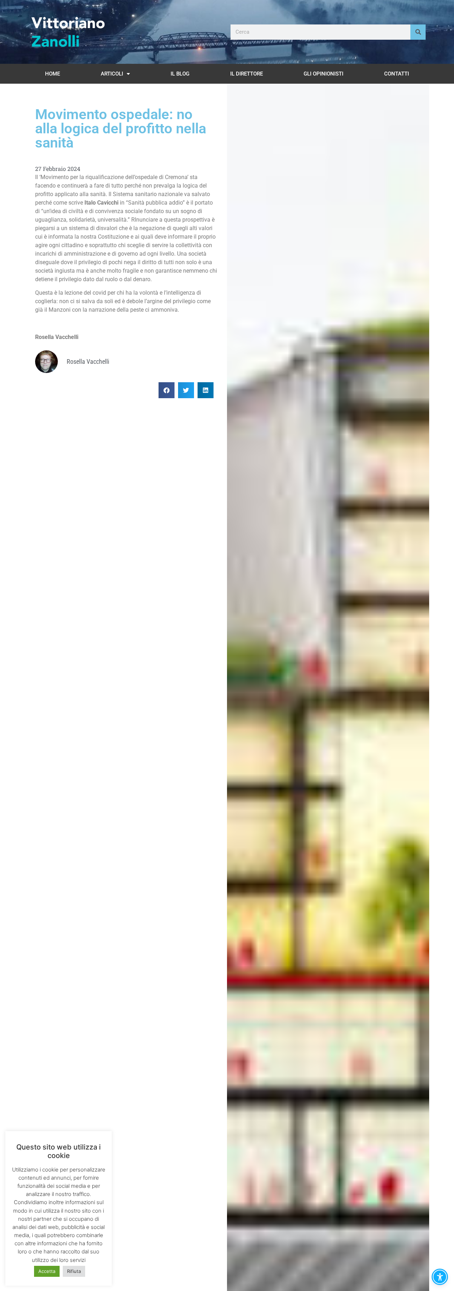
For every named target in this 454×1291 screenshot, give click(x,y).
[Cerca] (418, 32)
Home (52, 74)
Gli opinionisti (323, 74)
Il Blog (180, 74)
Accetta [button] (46, 1271)
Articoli (112, 74)
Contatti (396, 74)
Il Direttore (246, 74)
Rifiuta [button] (74, 1271)
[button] (167, 390)
